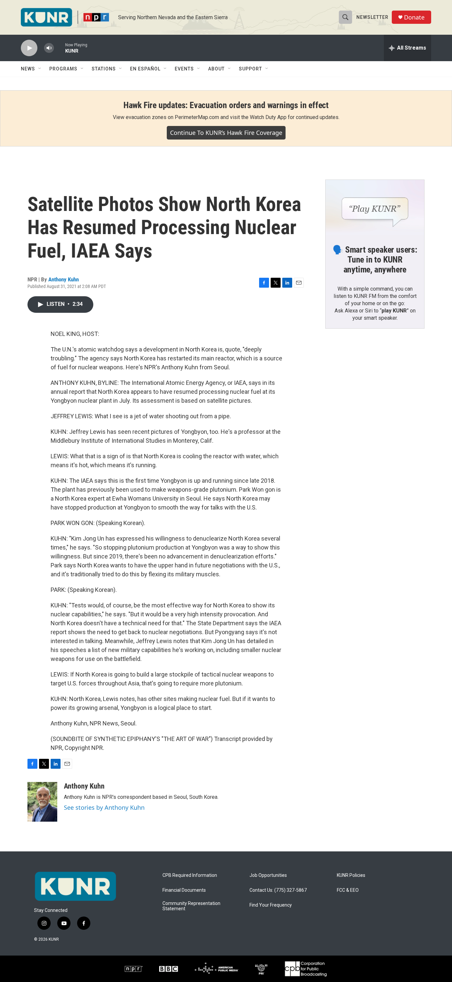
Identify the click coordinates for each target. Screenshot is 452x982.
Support (250, 68)
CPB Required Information (189, 875)
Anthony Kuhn (63, 279)
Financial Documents (184, 890)
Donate (414, 17)
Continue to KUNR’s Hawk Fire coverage (226, 133)
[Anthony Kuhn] (42, 802)
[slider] (60, 47)
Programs (63, 68)
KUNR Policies (351, 875)
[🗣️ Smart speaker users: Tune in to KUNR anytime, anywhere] (375, 207)
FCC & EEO (348, 890)
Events (184, 68)
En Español (145, 68)
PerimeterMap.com (197, 117)
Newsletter (372, 17)
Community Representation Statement (191, 906)
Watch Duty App (268, 117)
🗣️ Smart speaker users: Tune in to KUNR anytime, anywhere (375, 259)
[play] (29, 48)
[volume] (49, 48)
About (216, 68)
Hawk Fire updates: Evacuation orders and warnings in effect (226, 105)
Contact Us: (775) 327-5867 (278, 890)
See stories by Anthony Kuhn (104, 807)
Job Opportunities (268, 875)
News (28, 68)
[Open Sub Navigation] (40, 68)
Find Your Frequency (270, 905)
